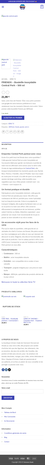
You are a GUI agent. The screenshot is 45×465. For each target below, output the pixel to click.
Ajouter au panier (13, 118)
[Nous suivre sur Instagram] (6, 369)
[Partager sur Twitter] (11, 132)
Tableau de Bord (10, 412)
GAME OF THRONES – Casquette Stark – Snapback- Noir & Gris (33, 320)
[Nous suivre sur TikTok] (9, 369)
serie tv (27, 127)
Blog (5, 437)
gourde (22, 127)
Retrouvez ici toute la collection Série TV (18, 282)
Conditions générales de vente (15, 433)
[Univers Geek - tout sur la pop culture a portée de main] (22, 7)
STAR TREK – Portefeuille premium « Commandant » (10, 319)
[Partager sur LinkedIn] (22, 132)
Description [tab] (6, 144)
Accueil (4, 79)
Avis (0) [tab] (4, 148)
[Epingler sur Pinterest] (18, 132)
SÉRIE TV (13, 79)
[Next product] (3, 92)
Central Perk (30, 168)
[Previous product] (7, 92)
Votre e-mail (6, 388)
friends (17, 127)
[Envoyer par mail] (15, 132)
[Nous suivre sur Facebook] (3, 369)
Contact (6, 442)
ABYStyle (11, 127)
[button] (3, 6)
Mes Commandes (9, 417)
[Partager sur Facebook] (7, 132)
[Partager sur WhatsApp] (3, 132)
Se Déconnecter (9, 421)
